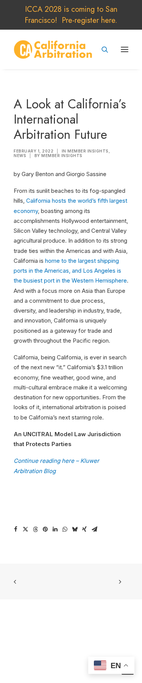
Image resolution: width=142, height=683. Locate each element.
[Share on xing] (84, 529)
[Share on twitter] (25, 529)
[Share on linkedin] (54, 529)
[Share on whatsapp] (64, 529)
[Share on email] (94, 529)
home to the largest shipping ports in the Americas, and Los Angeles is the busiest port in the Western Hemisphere (70, 270)
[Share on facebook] (15, 529)
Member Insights (88, 151)
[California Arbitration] (53, 49)
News (20, 155)
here (108, 20)
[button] (124, 49)
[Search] (101, 49)
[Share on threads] (35, 529)
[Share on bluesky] (74, 529)
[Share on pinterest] (45, 529)
